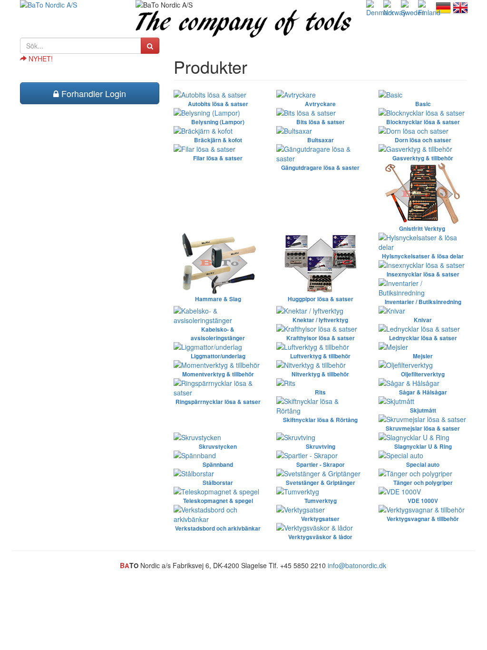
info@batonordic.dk (357, 565)
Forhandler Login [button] (92, 93)
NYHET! (40, 58)
